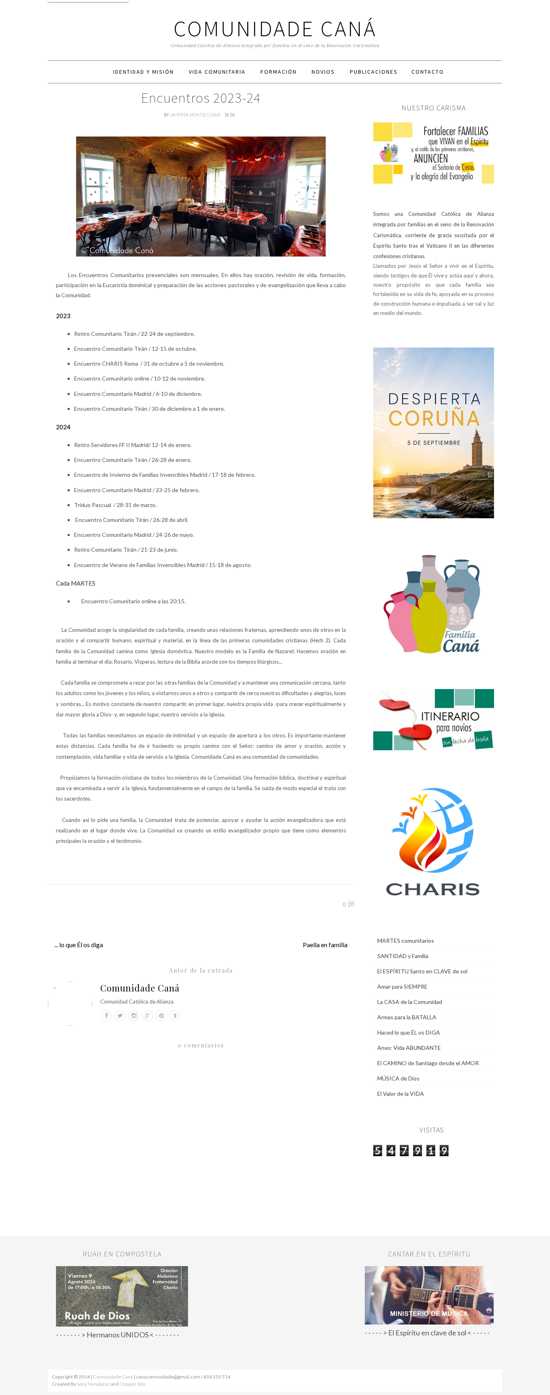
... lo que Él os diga (78, 944)
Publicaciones (374, 71)
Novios (323, 71)
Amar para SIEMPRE (402, 986)
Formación (279, 71)
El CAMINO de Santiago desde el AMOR (428, 1063)
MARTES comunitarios (405, 940)
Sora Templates (93, 1384)
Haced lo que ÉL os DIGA (408, 1032)
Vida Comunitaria (217, 71)
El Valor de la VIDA (400, 1093)
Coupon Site (132, 1384)
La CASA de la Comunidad (409, 1001)
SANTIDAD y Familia (402, 955)
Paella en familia (325, 944)
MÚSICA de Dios (398, 1078)
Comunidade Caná (275, 28)
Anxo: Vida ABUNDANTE (409, 1047)
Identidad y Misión (143, 71)
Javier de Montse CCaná (195, 115)
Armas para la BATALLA (406, 1017)
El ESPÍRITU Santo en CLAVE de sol (422, 971)
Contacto (427, 71)
